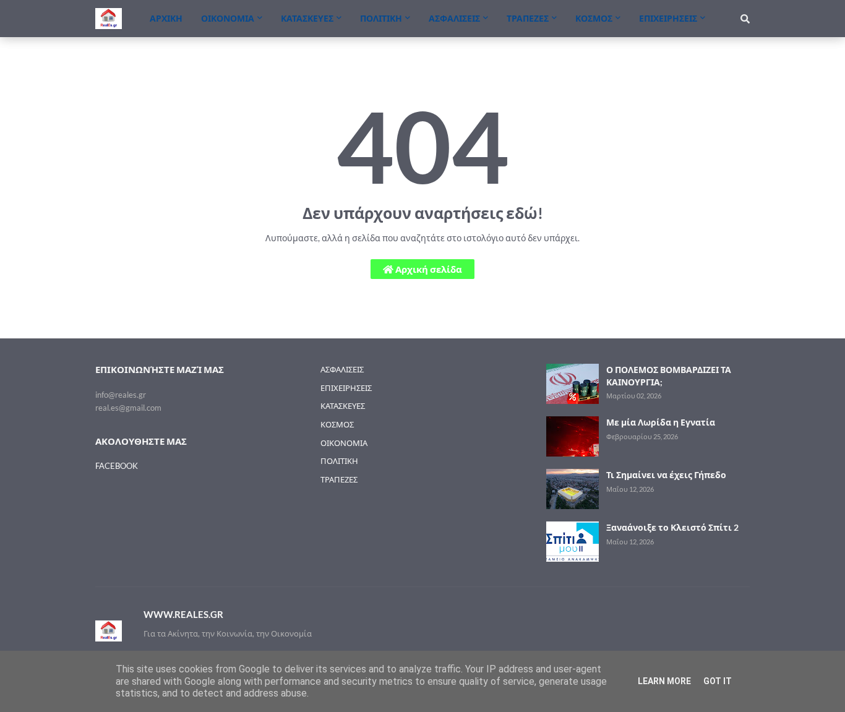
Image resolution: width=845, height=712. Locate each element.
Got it (717, 681)
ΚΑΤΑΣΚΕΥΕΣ (342, 406)
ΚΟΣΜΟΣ (337, 424)
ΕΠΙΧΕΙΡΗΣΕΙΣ (346, 388)
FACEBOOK (116, 466)
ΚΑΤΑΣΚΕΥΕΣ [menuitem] (307, 18)
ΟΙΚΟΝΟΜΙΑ (343, 443)
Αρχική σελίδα (427, 269)
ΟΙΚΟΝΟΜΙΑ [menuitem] (227, 18)
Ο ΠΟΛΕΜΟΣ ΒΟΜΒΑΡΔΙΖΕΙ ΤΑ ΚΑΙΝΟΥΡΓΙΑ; (668, 375)
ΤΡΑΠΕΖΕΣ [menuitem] (528, 18)
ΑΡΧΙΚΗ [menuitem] (166, 18)
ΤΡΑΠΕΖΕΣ (339, 479)
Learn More (664, 681)
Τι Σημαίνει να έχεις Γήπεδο (666, 475)
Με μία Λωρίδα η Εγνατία (660, 422)
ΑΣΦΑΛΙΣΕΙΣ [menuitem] (454, 18)
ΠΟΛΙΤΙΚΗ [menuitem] (381, 18)
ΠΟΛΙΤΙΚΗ (339, 461)
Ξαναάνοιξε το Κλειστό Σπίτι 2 (672, 527)
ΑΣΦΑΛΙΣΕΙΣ (342, 369)
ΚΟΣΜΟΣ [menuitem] (593, 18)
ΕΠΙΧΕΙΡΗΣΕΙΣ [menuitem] (668, 18)
